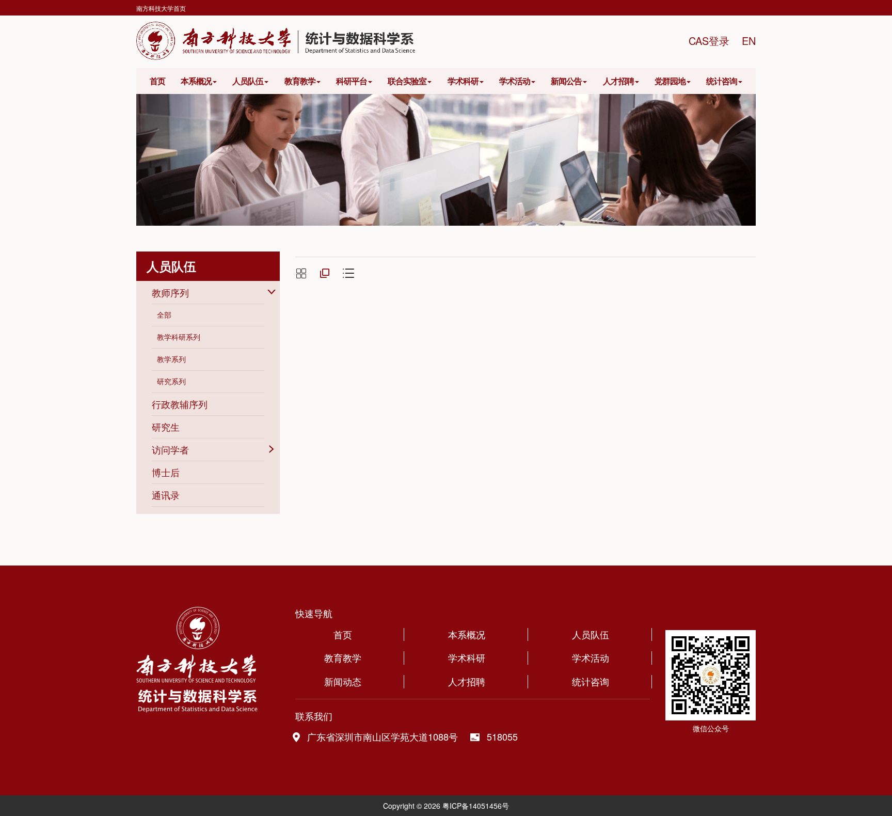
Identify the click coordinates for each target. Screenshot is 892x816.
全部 (164, 314)
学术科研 (463, 81)
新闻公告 (566, 81)
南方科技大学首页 (161, 8)
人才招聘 (618, 81)
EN (749, 40)
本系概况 (196, 81)
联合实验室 (407, 81)
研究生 (166, 426)
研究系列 (171, 381)
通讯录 (166, 494)
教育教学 (299, 81)
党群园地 (670, 81)
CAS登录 (709, 40)
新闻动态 (342, 681)
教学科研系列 (178, 337)
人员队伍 (247, 81)
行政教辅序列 (180, 404)
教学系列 (171, 359)
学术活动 (514, 81)
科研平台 (351, 81)
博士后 (166, 472)
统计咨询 (721, 81)
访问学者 (170, 449)
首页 (157, 81)
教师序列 (170, 292)
